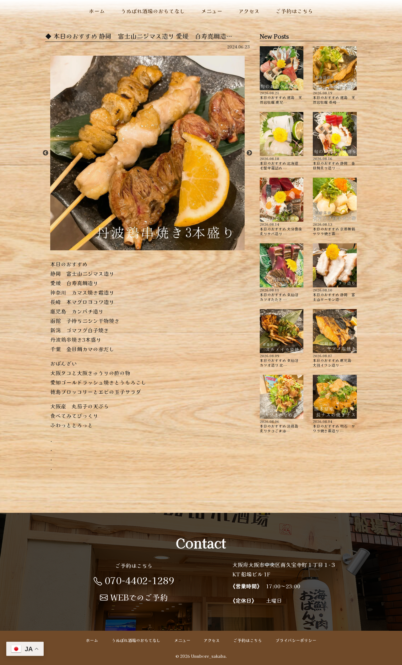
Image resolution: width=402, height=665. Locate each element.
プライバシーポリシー (295, 641)
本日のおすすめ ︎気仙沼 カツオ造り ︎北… (281, 360)
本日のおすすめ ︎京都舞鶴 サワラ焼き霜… (335, 228)
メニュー (211, 11)
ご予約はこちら (294, 11)
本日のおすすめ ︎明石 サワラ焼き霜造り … (334, 425)
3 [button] (147, 247)
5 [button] (166, 247)
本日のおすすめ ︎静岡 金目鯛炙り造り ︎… (334, 163)
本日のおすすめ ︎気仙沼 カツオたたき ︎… (281, 294)
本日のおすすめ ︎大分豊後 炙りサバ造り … (282, 228)
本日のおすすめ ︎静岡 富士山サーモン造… (334, 294)
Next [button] (249, 153)
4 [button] (157, 247)
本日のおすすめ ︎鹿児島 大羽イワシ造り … (334, 360)
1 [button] (128, 247)
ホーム (97, 11)
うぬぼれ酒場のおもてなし (153, 11)
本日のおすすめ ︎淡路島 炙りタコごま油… (281, 425)
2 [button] (138, 247)
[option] (147, 153)
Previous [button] (45, 153)
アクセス (249, 11)
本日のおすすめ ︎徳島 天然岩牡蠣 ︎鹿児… (281, 97)
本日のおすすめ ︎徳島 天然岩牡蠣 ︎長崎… (334, 97)
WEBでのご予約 (139, 597)
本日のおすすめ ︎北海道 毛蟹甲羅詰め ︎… (281, 163)
